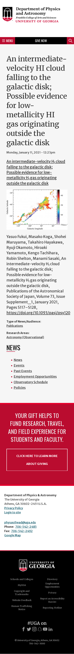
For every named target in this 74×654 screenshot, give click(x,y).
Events (19, 365)
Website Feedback (21, 600)
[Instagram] (34, 629)
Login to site (12, 512)
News (18, 360)
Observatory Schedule (31, 382)
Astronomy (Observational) (25, 337)
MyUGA (22, 585)
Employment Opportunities (35, 376)
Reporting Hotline (52, 607)
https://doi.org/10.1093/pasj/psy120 (38, 313)
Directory (52, 579)
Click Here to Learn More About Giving (37, 460)
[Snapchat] (40, 629)
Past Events (23, 371)
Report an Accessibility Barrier (52, 600)
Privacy (52, 592)
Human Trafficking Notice (21, 608)
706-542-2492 (22, 531)
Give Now (41, 40)
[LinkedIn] (50, 629)
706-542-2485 (26, 526)
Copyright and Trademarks (21, 593)
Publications (14, 326)
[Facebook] (23, 629)
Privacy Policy (13, 508)
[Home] (37, 18)
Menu (9, 40)
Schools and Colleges (21, 579)
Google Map (12, 535)
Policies (20, 388)
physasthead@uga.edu (20, 522)
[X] (29, 629)
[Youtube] (45, 629)
